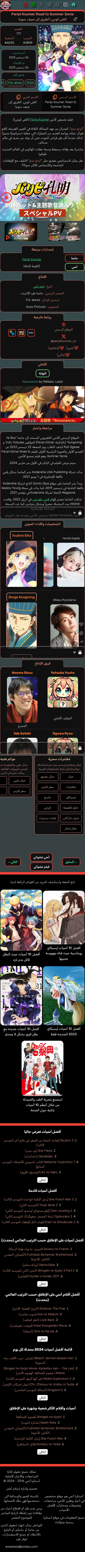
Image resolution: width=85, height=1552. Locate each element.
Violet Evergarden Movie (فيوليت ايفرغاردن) (38, 1325)
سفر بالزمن (47, 786)
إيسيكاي (71, 797)
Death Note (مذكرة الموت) (38, 1422)
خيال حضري (47, 776)
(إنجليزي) (54, 348)
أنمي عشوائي (41, 857)
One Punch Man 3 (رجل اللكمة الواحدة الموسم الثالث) (39, 1199)
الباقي (42, 1180)
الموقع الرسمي (63, 329)
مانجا (74, 258)
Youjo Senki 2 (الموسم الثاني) (39, 1205)
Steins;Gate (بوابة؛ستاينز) (38, 1265)
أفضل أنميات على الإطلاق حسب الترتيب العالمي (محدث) (42, 1240)
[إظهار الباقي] (42, 513)
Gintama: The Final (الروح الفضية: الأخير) (38, 1308)
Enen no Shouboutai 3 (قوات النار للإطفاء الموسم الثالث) (38, 1222)
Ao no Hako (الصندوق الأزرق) (39, 1172)
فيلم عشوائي (41, 867)
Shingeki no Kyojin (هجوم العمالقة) (38, 1417)
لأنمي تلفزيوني (40, 499)
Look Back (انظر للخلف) (38, 1320)
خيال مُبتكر (71, 828)
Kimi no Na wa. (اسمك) (38, 1331)
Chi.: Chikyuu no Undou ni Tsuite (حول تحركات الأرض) (39, 1384)
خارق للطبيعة (70, 807)
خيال (71, 776)
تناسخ (47, 797)
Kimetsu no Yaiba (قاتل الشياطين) (39, 1444)
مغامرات (71, 786)
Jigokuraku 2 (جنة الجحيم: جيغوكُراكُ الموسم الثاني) (38, 1216)
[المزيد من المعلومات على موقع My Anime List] (31, 333)
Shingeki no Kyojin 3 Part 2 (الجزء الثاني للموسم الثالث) (39, 1270)
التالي (12, 862)
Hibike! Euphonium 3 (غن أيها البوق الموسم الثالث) (38, 1379)
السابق (71, 862)
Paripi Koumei (39, 119)
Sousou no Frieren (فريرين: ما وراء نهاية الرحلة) (39, 1249)
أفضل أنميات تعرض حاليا (42, 1132)
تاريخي (47, 807)
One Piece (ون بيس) (38, 1151)
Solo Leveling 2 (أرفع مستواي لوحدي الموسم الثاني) (38, 1211)
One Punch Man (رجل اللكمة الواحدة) (38, 1438)
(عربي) (70, 348)
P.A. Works (15, 83)
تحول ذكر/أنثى (71, 818)
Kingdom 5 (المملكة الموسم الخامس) (39, 1390)
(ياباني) (61, 355)
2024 (30, 83)
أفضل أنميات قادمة (42, 1191)
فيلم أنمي (38, 286)
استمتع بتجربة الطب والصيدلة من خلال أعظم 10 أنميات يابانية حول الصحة (42, 1104)
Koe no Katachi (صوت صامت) (38, 1314)
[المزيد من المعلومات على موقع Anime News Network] (12, 333)
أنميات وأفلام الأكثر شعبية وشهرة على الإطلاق (42, 1408)
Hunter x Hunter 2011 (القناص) (38, 1276)
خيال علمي (19, 780)
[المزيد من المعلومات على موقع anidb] (21, 333)
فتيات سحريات (47, 818)
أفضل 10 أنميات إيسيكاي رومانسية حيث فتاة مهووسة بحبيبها (64, 953)
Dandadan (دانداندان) (39, 1156)
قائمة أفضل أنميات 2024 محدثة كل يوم (42, 1349)
